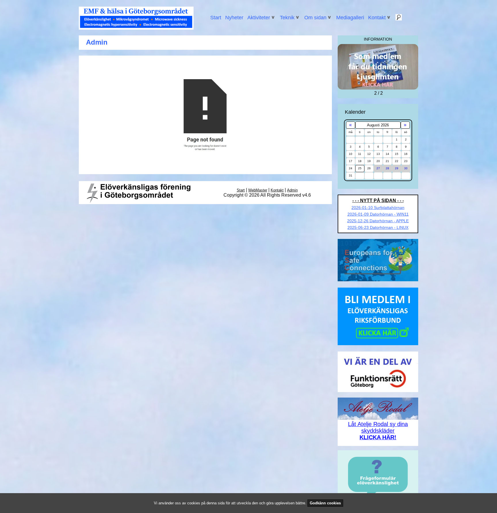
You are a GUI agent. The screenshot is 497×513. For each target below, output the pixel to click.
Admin (292, 190)
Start (215, 17)
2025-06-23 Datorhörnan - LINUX (377, 227)
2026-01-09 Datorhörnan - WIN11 (378, 214)
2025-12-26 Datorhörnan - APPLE (378, 221)
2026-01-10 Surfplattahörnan (377, 207)
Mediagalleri (350, 17)
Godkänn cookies (325, 503)
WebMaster (257, 190)
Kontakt (277, 190)
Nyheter (234, 17)
